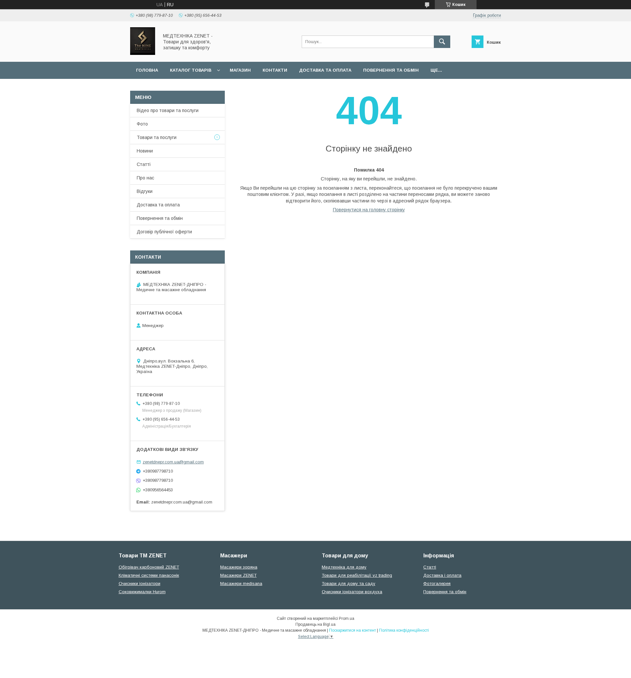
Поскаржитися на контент (352, 630)
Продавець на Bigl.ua (315, 624)
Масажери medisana (241, 583)
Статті (144, 164)
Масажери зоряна (238, 567)
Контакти (275, 70)
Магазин (240, 70)
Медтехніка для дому (344, 567)
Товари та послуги (156, 137)
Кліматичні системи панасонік (149, 575)
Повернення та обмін (391, 70)
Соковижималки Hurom (142, 591)
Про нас (145, 177)
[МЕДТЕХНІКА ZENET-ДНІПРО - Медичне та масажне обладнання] (142, 53)
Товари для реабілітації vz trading (357, 575)
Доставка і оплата (442, 575)
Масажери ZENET (238, 575)
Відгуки (144, 191)
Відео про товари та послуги (168, 110)
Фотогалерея (437, 583)
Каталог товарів (190, 70)
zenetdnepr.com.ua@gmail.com (173, 461)
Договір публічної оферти (164, 231)
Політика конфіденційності (404, 630)
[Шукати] (442, 41)
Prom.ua (346, 618)
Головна (147, 70)
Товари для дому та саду (348, 583)
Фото (142, 124)
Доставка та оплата (325, 70)
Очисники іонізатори (139, 583)
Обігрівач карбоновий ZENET (149, 567)
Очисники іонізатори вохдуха (352, 591)
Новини (145, 150)
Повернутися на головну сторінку (369, 209)
